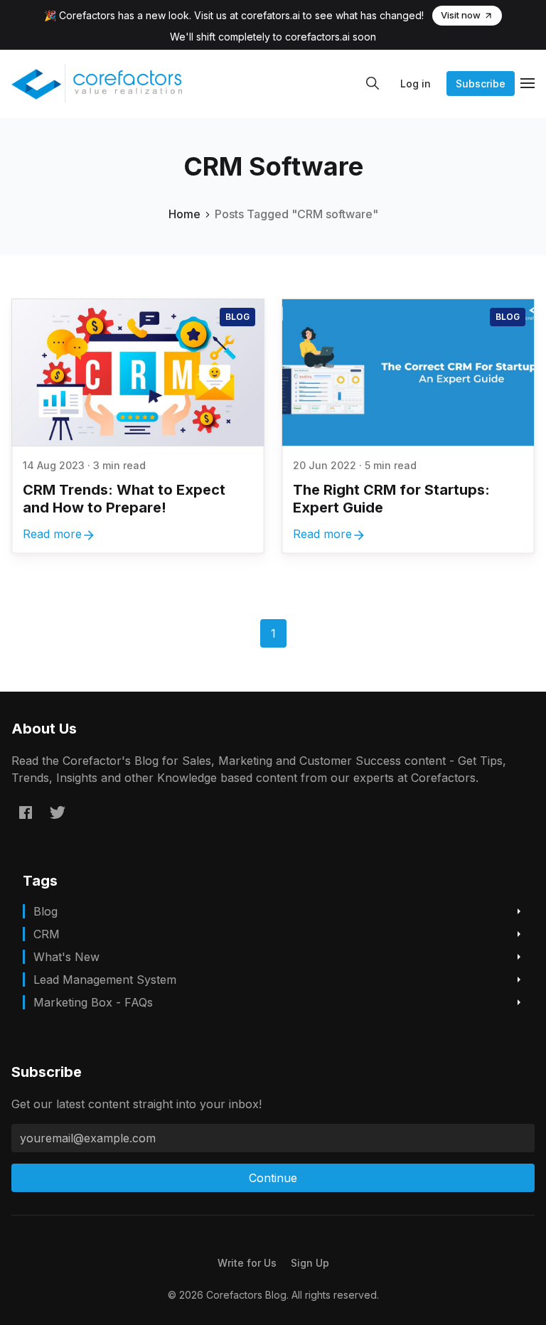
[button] (372, 83)
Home (184, 214)
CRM (46, 934)
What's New (66, 957)
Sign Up (310, 1263)
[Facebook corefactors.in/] (25, 812)
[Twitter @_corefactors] (57, 812)
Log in (415, 83)
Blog (237, 316)
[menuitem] (247, 1263)
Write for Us (247, 1263)
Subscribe (480, 83)
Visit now (461, 15)
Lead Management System (104, 979)
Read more (52, 534)
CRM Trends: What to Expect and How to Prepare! (124, 498)
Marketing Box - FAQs (93, 1002)
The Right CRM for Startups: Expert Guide (391, 498)
